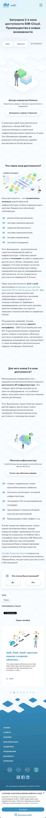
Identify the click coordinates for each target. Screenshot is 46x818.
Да (13, 582)
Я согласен (23, 809)
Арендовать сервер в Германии (23, 113)
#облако (6, 600)
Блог (8, 44)
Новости (21, 44)
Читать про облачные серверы (23, 473)
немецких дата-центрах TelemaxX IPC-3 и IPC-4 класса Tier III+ (21, 288)
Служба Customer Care (13, 552)
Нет (33, 582)
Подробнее (33, 803)
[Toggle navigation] (41, 5)
